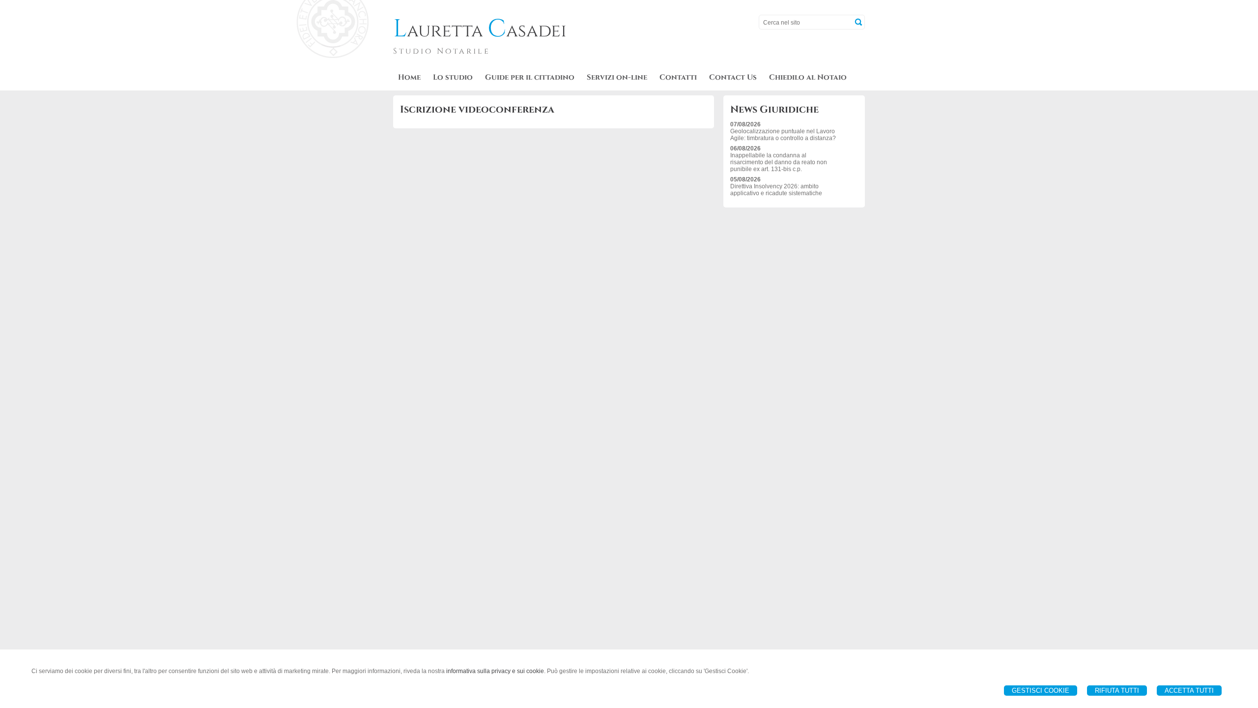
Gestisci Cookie (1040, 690)
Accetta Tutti (1189, 690)
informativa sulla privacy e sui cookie (495, 671)
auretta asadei (480, 31)
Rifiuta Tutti (1117, 690)
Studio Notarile (441, 51)
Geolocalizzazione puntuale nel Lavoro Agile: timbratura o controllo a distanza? (783, 135)
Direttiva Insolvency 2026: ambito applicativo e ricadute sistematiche (776, 190)
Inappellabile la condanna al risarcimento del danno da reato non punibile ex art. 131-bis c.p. (778, 162)
